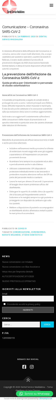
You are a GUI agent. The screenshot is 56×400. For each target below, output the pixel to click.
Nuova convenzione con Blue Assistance (21, 266)
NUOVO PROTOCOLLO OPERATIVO (19, 281)
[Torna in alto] (28, 380)
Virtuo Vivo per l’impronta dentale (17, 271)
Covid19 (22, 228)
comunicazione (21, 232)
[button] (34, 394)
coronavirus (38, 232)
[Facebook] (24, 367)
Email (4, 293)
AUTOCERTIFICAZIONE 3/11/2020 (18, 276)
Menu (51, 5)
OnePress (20, 390)
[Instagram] (32, 367)
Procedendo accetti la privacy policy (23, 304)
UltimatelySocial (45, 398)
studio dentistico (32, 235)
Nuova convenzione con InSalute (17, 262)
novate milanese (11, 235)
